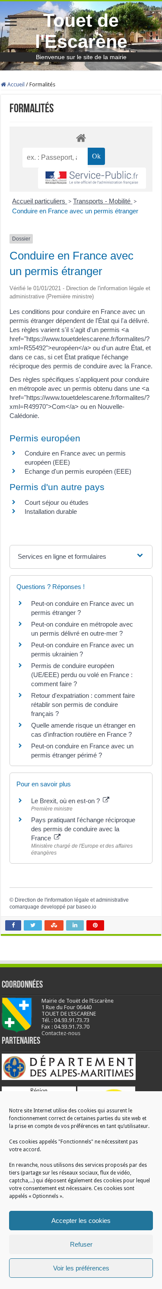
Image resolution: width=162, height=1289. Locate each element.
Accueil (15, 84)
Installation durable (51, 511)
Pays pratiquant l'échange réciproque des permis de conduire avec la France (83, 829)
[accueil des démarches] (81, 138)
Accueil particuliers (39, 201)
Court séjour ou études (57, 502)
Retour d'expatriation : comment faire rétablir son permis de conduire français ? (83, 704)
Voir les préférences (81, 1268)
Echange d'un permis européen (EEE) (78, 471)
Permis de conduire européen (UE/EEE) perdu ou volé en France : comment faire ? (82, 674)
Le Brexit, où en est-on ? (66, 800)
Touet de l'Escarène (81, 31)
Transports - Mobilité (102, 201)
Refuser (81, 1244)
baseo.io (86, 907)
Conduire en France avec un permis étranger (75, 211)
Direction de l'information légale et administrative (72, 900)
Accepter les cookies (81, 1220)
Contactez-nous (60, 1033)
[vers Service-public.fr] (92, 178)
